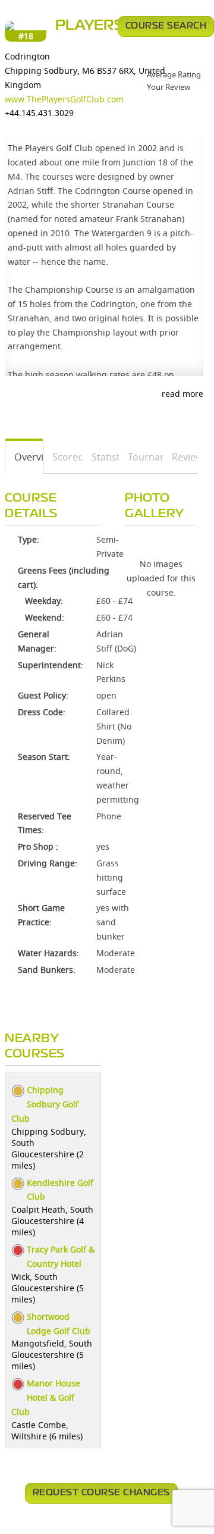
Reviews (180, 457)
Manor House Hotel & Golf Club (45, 1397)
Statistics (101, 457)
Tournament (141, 457)
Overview (24, 457)
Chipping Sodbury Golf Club (44, 1104)
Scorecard (63, 457)
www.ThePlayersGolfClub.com (64, 99)
